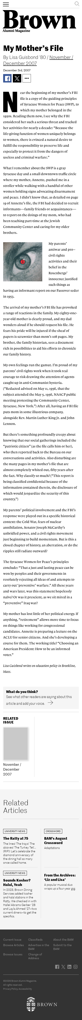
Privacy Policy (10, 988)
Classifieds (35, 940)
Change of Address (35, 956)
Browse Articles (13, 945)
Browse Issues (12, 954)
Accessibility (25, 988)
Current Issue (12, 940)
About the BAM (63, 940)
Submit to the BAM (62, 947)
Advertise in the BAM (38, 947)
